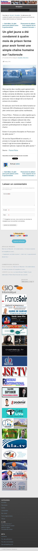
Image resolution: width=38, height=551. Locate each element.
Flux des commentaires (7, 542)
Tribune (3, 518)
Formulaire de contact (6, 529)
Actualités (17, 15)
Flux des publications (6, 539)
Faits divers (25, 57)
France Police (13, 150)
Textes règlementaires (7, 516)
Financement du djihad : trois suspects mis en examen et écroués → (28, 25)
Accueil (12, 15)
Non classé (4, 513)
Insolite (3, 508)
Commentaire (6, 194)
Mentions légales (5, 527)
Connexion (4, 536)
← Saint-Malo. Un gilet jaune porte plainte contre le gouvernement (10, 25)
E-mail (6, 210)
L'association (4, 510)
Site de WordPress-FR (7, 544)
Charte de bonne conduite (7, 525)
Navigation (19, 7)
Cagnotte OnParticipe (19, 241)
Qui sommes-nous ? (6, 524)
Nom (6, 215)
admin (18, 164)
